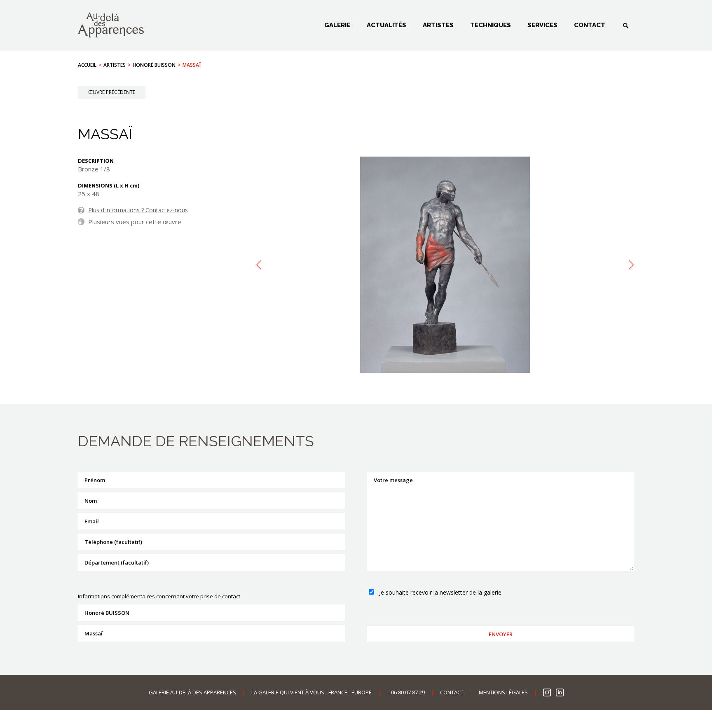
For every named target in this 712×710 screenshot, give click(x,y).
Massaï (192, 64)
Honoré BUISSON (154, 64)
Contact (589, 25)
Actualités (386, 25)
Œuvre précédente (111, 92)
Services (542, 25)
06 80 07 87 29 (408, 692)
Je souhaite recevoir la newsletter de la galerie (440, 592)
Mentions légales (503, 692)
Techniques (490, 25)
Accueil (87, 64)
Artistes (438, 25)
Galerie (337, 25)
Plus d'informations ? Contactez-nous (138, 210)
